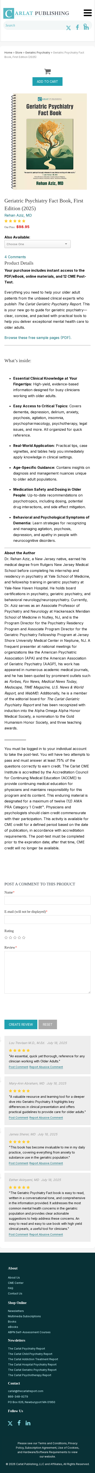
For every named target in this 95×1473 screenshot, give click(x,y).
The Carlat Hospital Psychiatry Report (32, 1364)
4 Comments (15, 257)
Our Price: (9, 227)
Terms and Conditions (52, 1443)
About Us (14, 1277)
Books (12, 1321)
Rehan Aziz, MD (18, 215)
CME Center (15, 1283)
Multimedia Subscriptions (24, 1316)
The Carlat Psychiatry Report (26, 1348)
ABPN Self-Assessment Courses (29, 1332)
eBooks (13, 1327)
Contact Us (15, 1293)
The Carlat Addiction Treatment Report (33, 1359)
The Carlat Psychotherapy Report (29, 1375)
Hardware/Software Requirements (45, 1452)
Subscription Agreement (41, 1447)
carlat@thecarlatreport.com (25, 1391)
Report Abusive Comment (46, 1067)
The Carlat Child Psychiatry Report (30, 1354)
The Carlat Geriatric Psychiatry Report (32, 1369)
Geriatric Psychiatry (37, 52)
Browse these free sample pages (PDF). (37, 337)
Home (8, 52)
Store (18, 52)
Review (10, 947)
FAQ (10, 1288)
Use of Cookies (68, 1447)
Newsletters (16, 1311)
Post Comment (18, 1067)
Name (9, 892)
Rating (9, 931)
